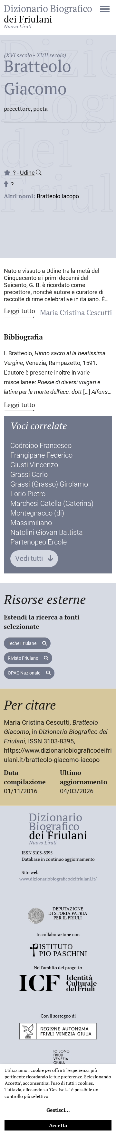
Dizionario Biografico (48, 16)
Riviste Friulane (23, 658)
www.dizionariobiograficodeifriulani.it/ (58, 879)
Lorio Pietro (27, 494)
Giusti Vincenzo (34, 465)
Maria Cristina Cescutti (76, 312)
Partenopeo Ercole (38, 542)
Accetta (58, 1125)
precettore (17, 108)
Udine (27, 172)
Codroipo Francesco (41, 446)
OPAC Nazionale (24, 672)
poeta (40, 108)
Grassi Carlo (29, 474)
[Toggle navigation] (105, 10)
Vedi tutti (29, 558)
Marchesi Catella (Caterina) (51, 503)
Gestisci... (58, 1109)
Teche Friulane (22, 643)
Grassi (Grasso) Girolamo (49, 484)
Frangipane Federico (41, 455)
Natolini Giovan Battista (46, 532)
